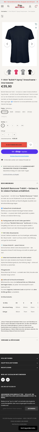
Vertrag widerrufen (28, 428)
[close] (37, 2)
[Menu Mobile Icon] (2, 6)
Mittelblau (4, 112)
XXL (22, 125)
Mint (24, 112)
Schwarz (17, 112)
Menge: (3, 131)
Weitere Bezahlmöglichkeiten (19, 156)
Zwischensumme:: (6, 138)
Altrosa (29, 112)
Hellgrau (4, 116)
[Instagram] (8, 380)
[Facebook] (3, 380)
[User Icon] (30, 6)
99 (5, 160)
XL (17, 125)
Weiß (11, 112)
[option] (19, 44)
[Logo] (19, 6)
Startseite (4, 11)
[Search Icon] (8, 6)
